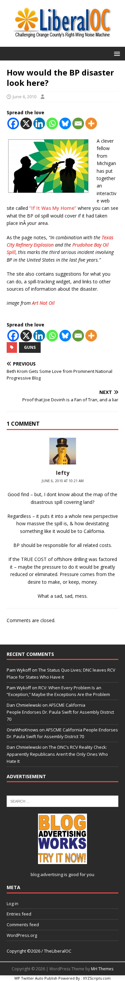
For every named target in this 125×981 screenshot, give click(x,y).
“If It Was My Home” (52, 208)
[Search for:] (62, 801)
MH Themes (102, 969)
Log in (12, 903)
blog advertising (47, 874)
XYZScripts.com (97, 978)
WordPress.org (22, 935)
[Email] (78, 123)
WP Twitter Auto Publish (35, 978)
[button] (115, 53)
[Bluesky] (65, 123)
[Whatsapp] (52, 123)
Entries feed (19, 914)
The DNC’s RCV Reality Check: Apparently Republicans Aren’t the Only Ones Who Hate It (57, 754)
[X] (26, 123)
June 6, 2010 (24, 97)
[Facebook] (13, 123)
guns (30, 347)
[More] (91, 123)
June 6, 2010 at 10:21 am (63, 480)
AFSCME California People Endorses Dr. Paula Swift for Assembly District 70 (60, 712)
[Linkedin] (39, 123)
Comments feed (23, 925)
